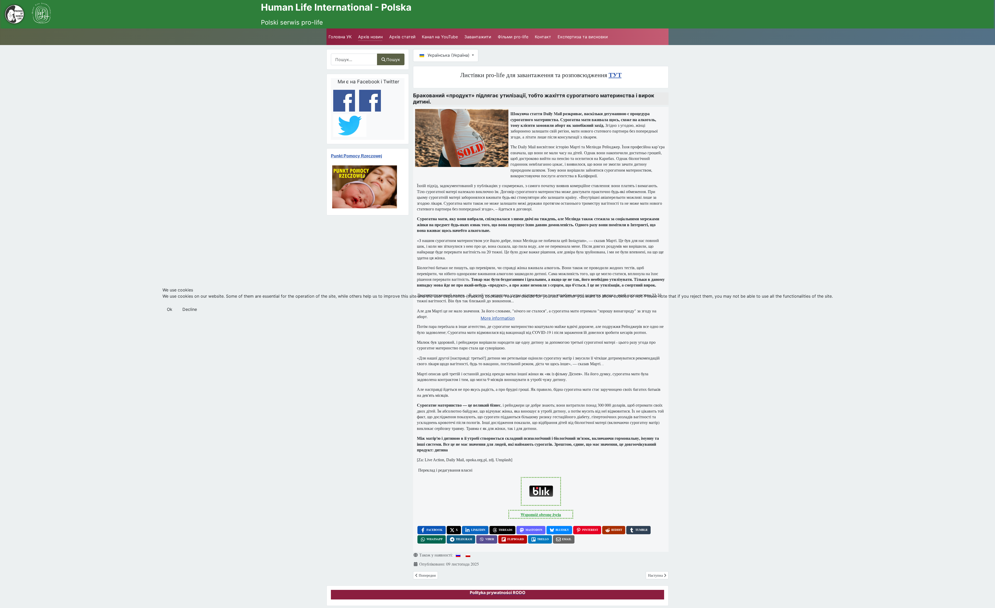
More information (498, 318)
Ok (169, 309)
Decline (189, 309)
